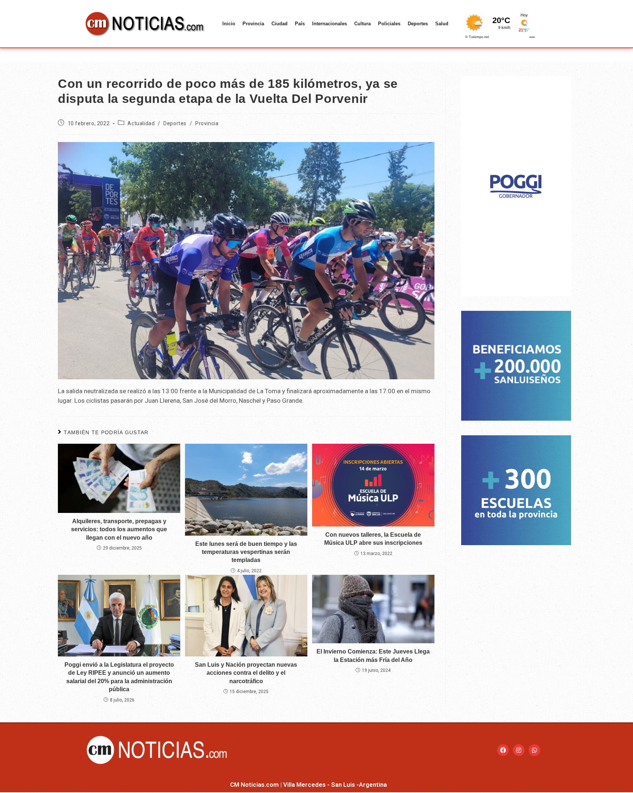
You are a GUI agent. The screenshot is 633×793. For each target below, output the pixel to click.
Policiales (389, 23)
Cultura (362, 23)
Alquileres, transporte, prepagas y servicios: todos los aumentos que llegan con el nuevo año (119, 529)
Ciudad (279, 23)
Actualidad (141, 123)
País (300, 23)
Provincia (253, 23)
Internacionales (329, 23)
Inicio (228, 23)
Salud (441, 23)
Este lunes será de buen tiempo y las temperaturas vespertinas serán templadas (246, 552)
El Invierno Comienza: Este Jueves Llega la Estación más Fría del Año (373, 655)
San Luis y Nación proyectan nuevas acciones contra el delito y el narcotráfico (246, 673)
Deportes (418, 23)
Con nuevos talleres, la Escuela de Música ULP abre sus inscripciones (373, 539)
